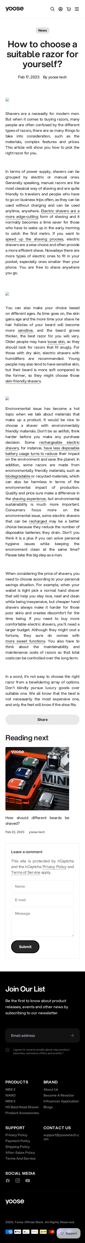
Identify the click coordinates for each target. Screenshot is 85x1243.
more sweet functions (25, 641)
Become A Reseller (59, 1095)
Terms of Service (25, 872)
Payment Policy (17, 1141)
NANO (10, 1095)
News (42, 30)
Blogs (48, 1107)
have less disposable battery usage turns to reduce (42, 450)
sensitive (25, 330)
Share (42, 719)
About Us (51, 1089)
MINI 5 (10, 1101)
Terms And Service (20, 1158)
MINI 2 (10, 1089)
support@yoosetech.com (61, 1137)
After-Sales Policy (20, 1152)
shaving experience (29, 498)
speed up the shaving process (34, 239)
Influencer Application (61, 1101)
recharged (39, 521)
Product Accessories (22, 1113)
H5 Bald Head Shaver (22, 1107)
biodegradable (18, 476)
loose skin (56, 341)
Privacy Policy (55, 866)
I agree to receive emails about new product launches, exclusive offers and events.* (41, 1051)
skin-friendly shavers (23, 381)
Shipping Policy (17, 1147)
